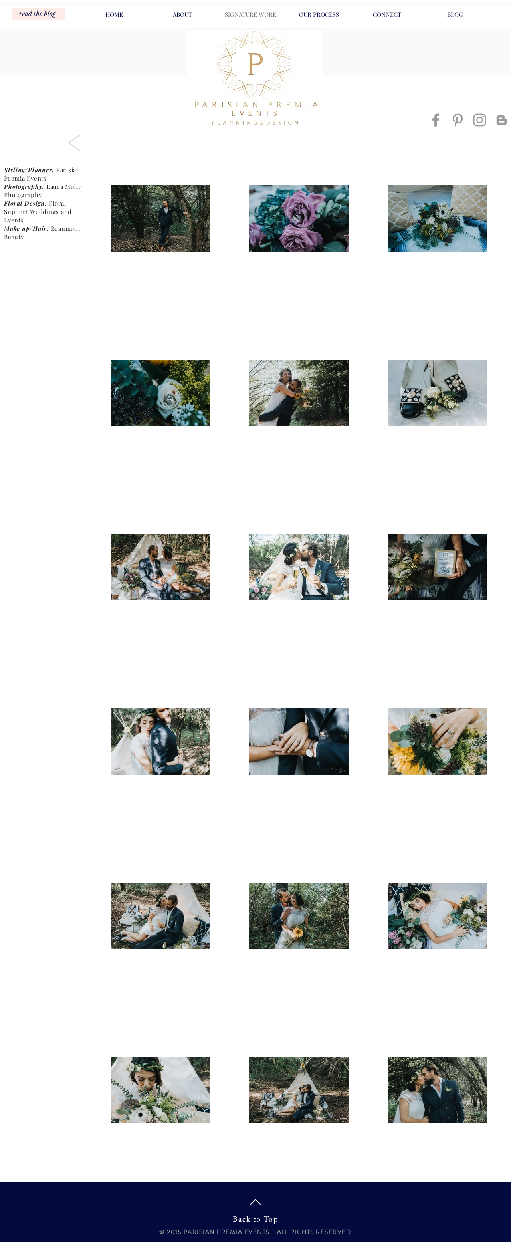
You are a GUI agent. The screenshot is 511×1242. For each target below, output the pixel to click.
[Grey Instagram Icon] (479, 120)
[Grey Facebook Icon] (435, 120)
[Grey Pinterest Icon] (457, 120)
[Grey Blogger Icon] (501, 120)
